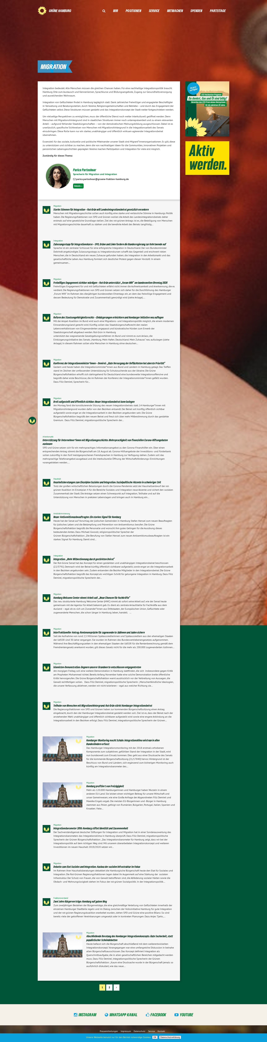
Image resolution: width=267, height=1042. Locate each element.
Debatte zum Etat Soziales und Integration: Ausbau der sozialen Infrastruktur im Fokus (96, 866)
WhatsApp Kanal (124, 1014)
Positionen (133, 10)
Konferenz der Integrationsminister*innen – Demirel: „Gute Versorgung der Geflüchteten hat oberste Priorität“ (109, 363)
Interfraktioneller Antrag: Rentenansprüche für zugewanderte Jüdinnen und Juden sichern (99, 632)
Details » (78, 185)
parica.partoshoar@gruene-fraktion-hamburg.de (102, 179)
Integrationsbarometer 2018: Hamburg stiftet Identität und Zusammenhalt (90, 828)
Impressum (126, 1031)
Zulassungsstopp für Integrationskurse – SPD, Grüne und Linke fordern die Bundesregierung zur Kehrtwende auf (109, 244)
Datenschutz (139, 1031)
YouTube (186, 1014)
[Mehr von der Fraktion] (40, 420)
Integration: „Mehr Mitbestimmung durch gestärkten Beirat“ (84, 559)
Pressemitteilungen (109, 1031)
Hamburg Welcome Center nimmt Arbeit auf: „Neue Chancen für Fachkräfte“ (91, 597)
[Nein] (263, 1037)
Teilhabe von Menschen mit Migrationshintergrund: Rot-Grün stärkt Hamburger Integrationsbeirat (102, 705)
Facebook (158, 1014)
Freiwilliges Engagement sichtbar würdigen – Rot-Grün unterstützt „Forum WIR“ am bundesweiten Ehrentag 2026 (110, 282)
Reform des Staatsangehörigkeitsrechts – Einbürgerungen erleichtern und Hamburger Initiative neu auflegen (108, 317)
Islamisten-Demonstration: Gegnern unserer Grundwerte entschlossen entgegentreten (97, 667)
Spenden (196, 10)
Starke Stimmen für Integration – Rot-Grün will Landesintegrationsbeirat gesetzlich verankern (101, 209)
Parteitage (218, 10)
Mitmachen (175, 10)
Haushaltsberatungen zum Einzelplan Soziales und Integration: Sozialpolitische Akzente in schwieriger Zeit (107, 482)
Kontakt (161, 1031)
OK (154, 1037)
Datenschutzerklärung (170, 1037)
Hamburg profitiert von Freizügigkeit (105, 786)
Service (154, 10)
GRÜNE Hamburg (60, 10)
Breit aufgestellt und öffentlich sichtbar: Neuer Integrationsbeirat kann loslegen (94, 401)
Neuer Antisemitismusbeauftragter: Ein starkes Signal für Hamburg (87, 517)
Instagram (87, 1014)
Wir (115, 10)
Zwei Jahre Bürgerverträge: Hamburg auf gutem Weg (80, 901)
